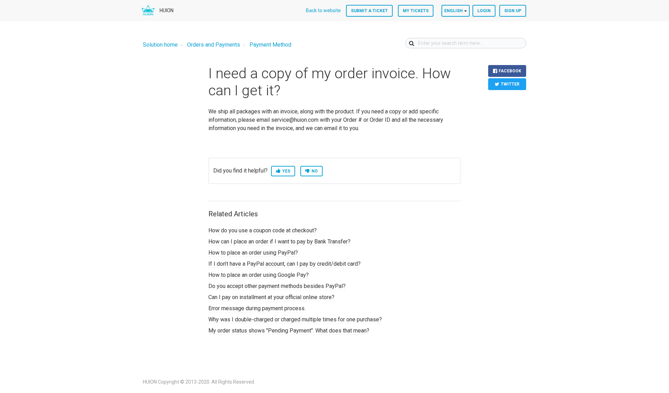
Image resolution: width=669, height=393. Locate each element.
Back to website (323, 10)
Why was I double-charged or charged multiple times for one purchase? (295, 319)
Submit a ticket (369, 10)
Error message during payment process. (257, 308)
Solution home (160, 44)
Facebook (510, 71)
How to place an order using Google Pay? (258, 275)
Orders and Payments (213, 44)
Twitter (510, 84)
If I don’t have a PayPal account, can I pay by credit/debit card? (284, 263)
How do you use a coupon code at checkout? (262, 230)
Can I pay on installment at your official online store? (271, 297)
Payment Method (270, 44)
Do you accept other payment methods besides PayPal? (277, 286)
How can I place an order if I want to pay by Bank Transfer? (279, 241)
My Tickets (416, 10)
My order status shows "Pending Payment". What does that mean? (288, 330)
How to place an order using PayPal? (253, 252)
